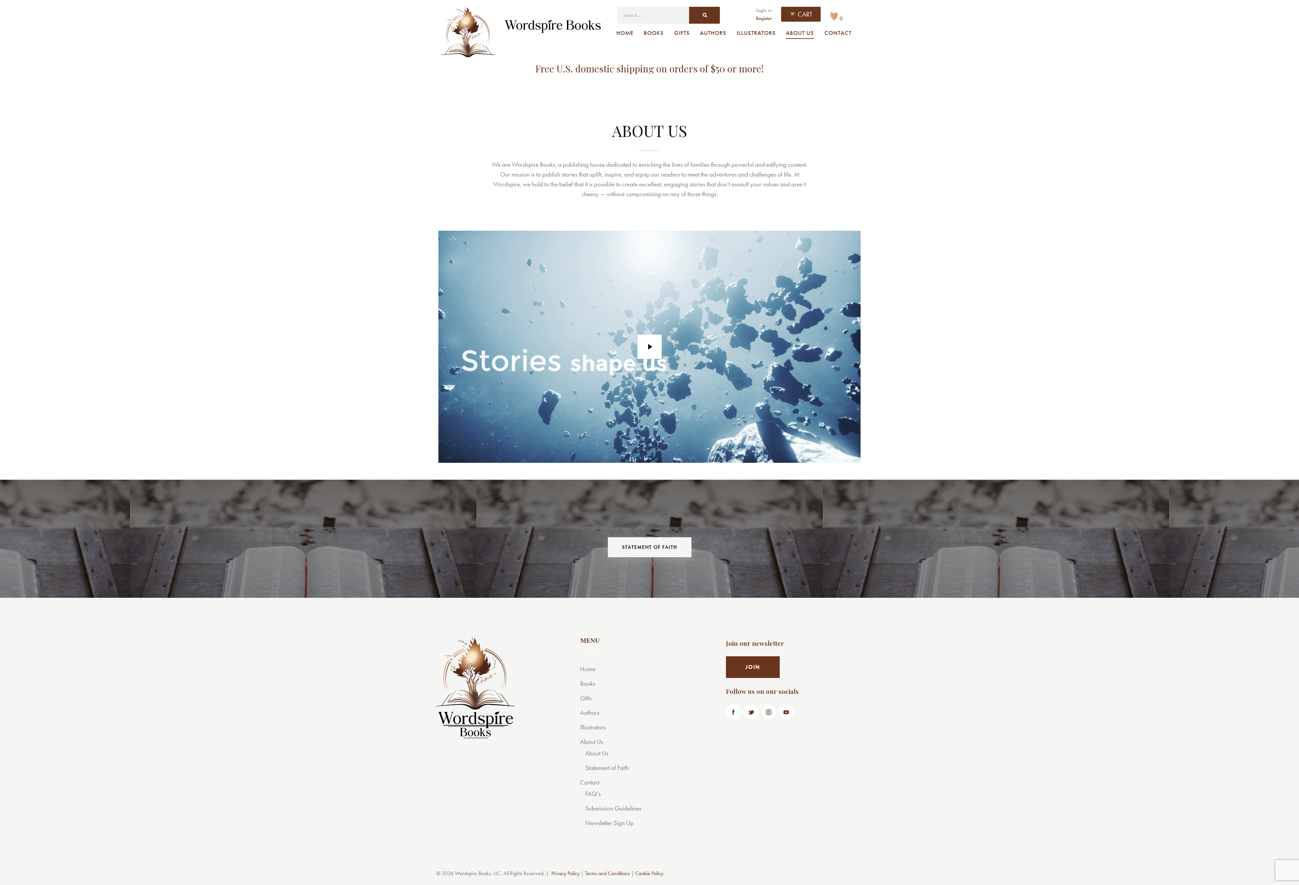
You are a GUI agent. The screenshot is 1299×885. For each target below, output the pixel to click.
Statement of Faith (607, 768)
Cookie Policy (649, 873)
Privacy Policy (565, 873)
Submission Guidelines (613, 808)
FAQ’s (593, 794)
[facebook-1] (733, 712)
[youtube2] (786, 712)
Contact (589, 782)
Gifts (586, 698)
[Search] (704, 15)
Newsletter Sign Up (609, 823)
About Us (591, 742)
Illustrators (593, 727)
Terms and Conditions (607, 873)
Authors (589, 712)
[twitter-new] (751, 712)
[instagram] (768, 712)
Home (587, 669)
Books (587, 683)
